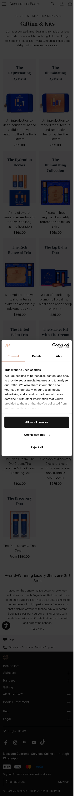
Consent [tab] (13, 356)
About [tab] (60, 356)
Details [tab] (37, 356)
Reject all (37, 447)
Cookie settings (34, 434)
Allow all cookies (36, 422)
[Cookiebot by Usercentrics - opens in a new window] (52, 345)
